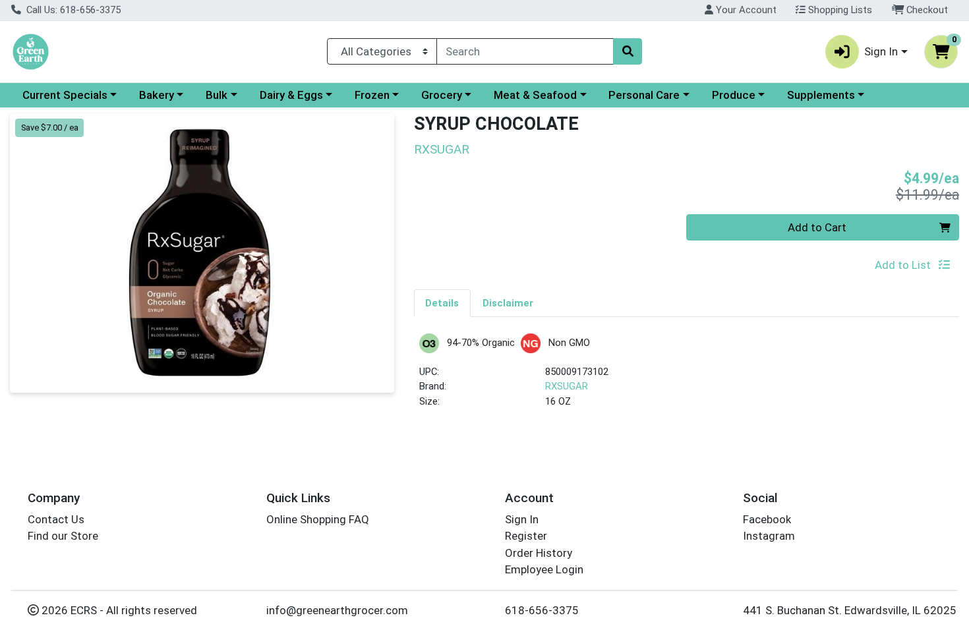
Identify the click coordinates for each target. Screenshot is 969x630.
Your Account (745, 10)
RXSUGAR (566, 386)
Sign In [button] (881, 51)
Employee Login (544, 569)
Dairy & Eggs (291, 94)
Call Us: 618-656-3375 (72, 10)
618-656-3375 (542, 610)
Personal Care (644, 94)
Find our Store (63, 535)
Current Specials (64, 94)
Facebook (767, 519)
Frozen (372, 94)
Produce (733, 94)
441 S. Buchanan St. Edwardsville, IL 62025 (849, 610)
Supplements (821, 94)
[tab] (442, 302)
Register (526, 535)
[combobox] (525, 51)
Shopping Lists (839, 10)
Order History (538, 552)
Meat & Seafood (535, 94)
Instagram (769, 535)
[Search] (627, 51)
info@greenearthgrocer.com (337, 610)
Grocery (441, 94)
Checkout (926, 10)
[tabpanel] (687, 376)
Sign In (522, 519)
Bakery (156, 94)
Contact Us (56, 519)
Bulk (216, 94)
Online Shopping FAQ (317, 519)
